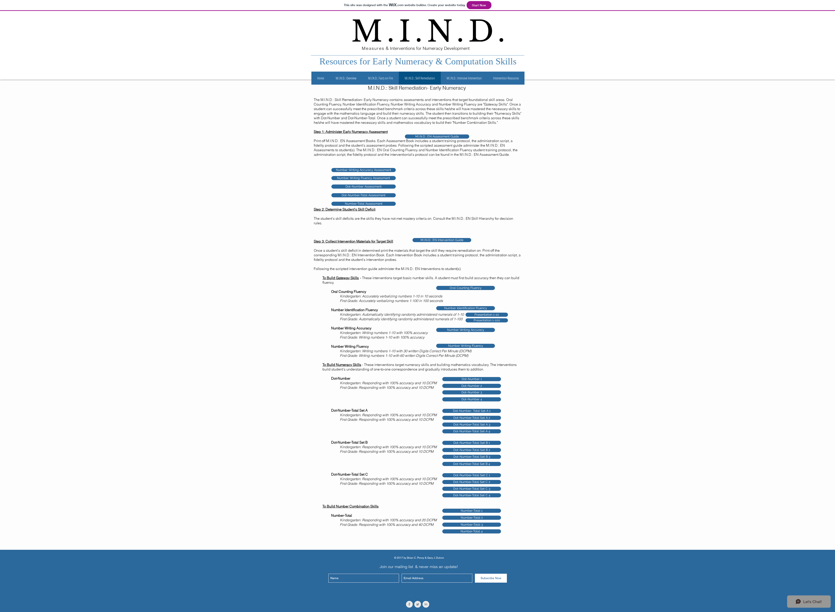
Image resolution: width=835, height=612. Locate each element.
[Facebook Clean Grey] (409, 604)
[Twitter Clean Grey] (417, 604)
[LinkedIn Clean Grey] (426, 604)
